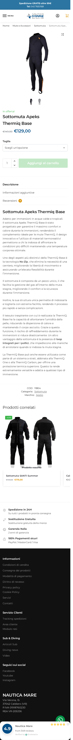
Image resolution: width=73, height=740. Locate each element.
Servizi (7, 597)
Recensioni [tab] (12, 200)
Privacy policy (11, 587)
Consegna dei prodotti (16, 570)
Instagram (9, 680)
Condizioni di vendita (16, 564)
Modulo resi (10, 629)
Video (6, 655)
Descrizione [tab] (10, 184)
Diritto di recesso (13, 581)
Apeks (39, 395)
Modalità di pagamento (17, 576)
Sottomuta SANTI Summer (22, 475)
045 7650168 (35, 6)
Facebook (9, 671)
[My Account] (57, 16)
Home (6, 25)
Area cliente (10, 624)
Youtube (8, 675)
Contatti (8, 603)
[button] (66, 16)
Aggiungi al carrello (43, 163)
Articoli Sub (10, 644)
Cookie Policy (11, 592)
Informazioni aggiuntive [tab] (18, 192)
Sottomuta (40, 25)
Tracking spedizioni (14, 618)
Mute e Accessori (22, 25)
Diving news (10, 650)
